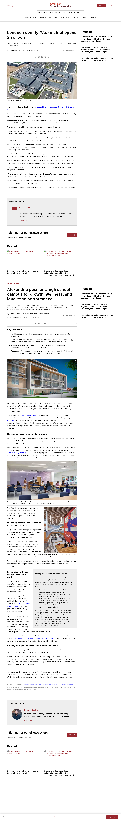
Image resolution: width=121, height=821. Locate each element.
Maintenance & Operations (70, 17)
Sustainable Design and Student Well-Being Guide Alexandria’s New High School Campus (48, 684)
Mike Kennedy (12, 50)
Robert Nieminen (13, 317)
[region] (60, 817)
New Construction (13, 27)
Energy (56, 17)
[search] (12, 5)
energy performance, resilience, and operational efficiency (33, 638)
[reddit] (45, 57)
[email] (48, 57)
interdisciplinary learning (16, 453)
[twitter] (42, 57)
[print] (76, 57)
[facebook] (35, 57)
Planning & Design (31, 17)
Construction (45, 17)
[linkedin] (39, 57)
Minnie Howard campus (29, 415)
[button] (8, 5)
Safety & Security (89, 17)
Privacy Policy (58, 816)
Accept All (112, 817)
